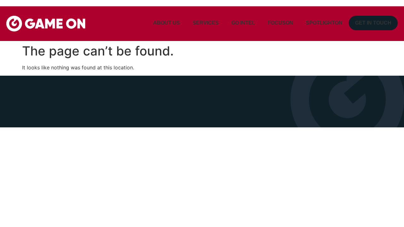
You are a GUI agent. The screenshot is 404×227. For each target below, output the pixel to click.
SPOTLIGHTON (324, 23)
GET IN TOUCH (373, 23)
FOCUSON (280, 23)
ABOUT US (166, 23)
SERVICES (206, 23)
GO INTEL (243, 23)
